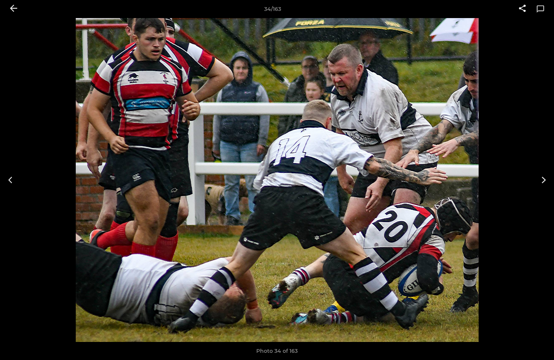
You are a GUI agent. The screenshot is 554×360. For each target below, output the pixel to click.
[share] (522, 9)
